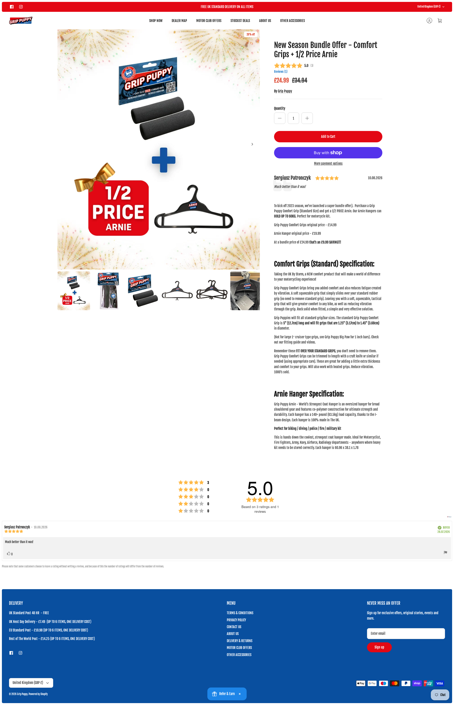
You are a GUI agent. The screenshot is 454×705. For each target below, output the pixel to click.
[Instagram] (189, 376)
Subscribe (184, 364)
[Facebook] (177, 376)
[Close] (315, 316)
